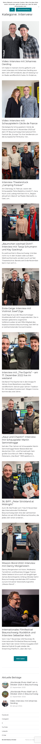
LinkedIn (5, 731)
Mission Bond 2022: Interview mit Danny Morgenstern (18, 564)
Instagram (5, 719)
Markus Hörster (11, 739)
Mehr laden (20, 658)
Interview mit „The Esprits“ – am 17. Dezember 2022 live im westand (20, 375)
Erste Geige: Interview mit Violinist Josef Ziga (16, 310)
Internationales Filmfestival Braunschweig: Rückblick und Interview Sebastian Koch (18, 632)
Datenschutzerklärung (24, 9)
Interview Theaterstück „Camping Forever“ (15, 183)
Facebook (5, 715)
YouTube (5, 727)
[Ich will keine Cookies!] (39, 7)
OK (12, 9)
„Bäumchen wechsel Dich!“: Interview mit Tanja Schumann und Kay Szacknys (19, 246)
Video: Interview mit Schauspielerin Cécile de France (19, 122)
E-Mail (4, 735)
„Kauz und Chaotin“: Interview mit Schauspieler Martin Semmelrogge (19, 440)
